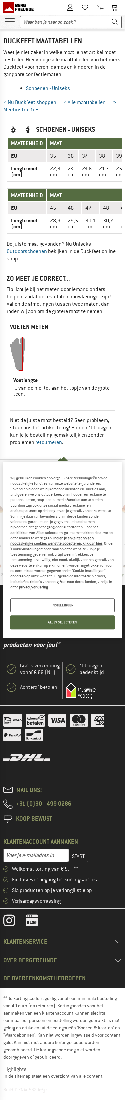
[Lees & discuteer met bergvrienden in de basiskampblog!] (37, 922)
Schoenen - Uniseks (48, 88)
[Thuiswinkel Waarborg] (81, 690)
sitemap (22, 1076)
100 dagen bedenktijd (91, 669)
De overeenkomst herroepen (44, 978)
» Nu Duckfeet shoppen (29, 102)
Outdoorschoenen (27, 251)
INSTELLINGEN (63, 605)
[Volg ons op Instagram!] (14, 922)
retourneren (48, 442)
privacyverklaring (33, 587)
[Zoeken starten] (115, 22)
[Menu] (9, 21)
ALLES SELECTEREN (62, 622)
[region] (62, 550)
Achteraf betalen (38, 687)
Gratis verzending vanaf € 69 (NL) (40, 669)
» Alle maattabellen (84, 102)
